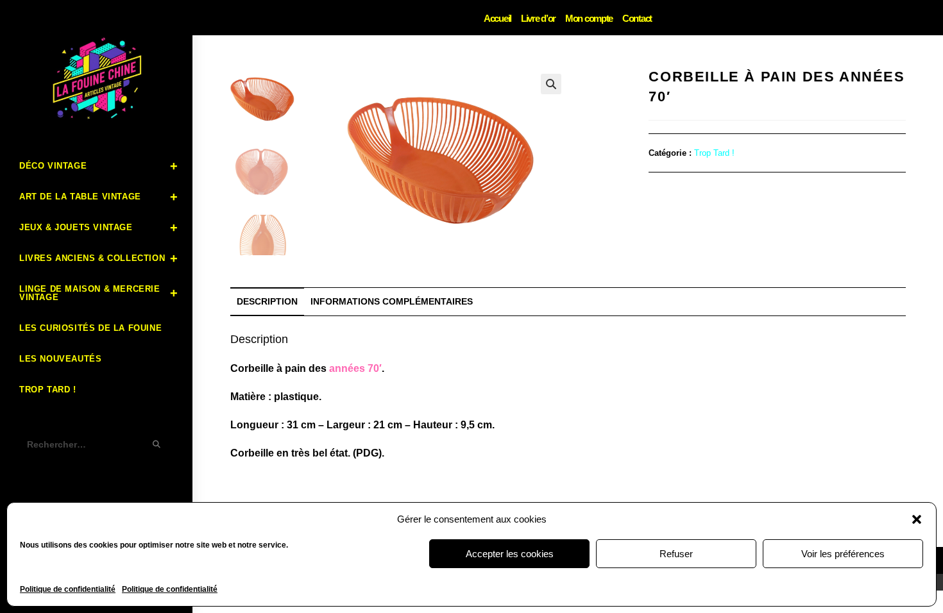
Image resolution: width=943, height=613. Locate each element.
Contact (637, 18)
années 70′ (355, 368)
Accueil (497, 18)
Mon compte (589, 18)
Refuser (676, 553)
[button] (916, 519)
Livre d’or (538, 18)
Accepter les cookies (510, 553)
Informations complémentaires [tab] (391, 301)
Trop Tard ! (714, 153)
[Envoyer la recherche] (157, 444)
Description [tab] (267, 301)
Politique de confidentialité (67, 589)
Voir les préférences (843, 553)
